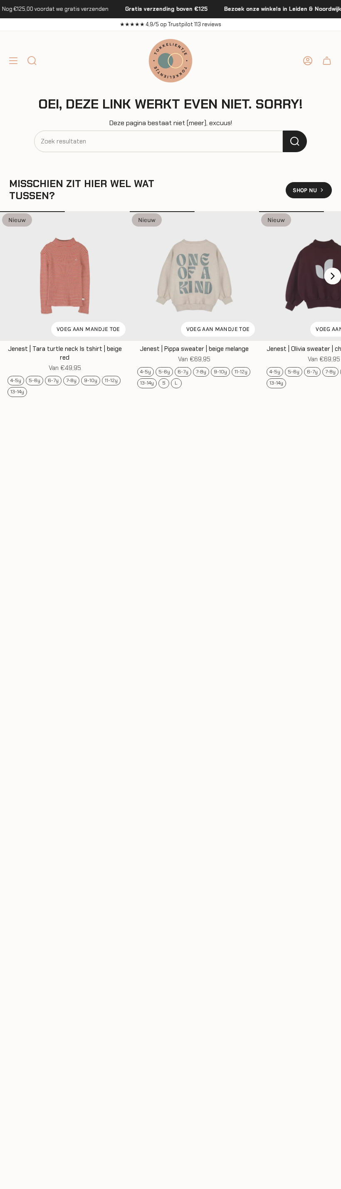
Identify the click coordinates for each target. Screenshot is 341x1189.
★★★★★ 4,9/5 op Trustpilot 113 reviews (170, 24)
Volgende (332, 276)
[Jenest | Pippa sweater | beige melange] (194, 276)
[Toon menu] (13, 60)
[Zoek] (295, 141)
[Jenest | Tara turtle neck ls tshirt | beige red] (65, 276)
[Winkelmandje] (326, 60)
